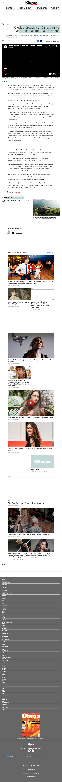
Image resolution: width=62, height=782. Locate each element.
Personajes (4, 704)
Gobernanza (4, 654)
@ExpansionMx (18, 233)
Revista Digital (5, 633)
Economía (4, 595)
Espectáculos (5, 676)
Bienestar (4, 706)
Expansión (5, 590)
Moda (3, 680)
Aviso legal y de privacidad (31, 765)
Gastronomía (4, 699)
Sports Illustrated (7, 622)
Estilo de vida (5, 695)
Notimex (14, 231)
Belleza (3, 682)
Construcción (10, 8)
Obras (3, 579)
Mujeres (3, 603)
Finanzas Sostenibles (6, 657)
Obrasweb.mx (33, 750)
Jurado (3, 709)
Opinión (3, 617)
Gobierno (4, 609)
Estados (3, 616)
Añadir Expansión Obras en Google (52, 41)
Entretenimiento (5, 639)
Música (3, 644)
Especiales (4, 671)
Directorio (31, 777)
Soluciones (5, 24)
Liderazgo (4, 668)
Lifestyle (3, 632)
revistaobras (29, 750)
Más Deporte (4, 630)
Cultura (3, 685)
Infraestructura (42, 8)
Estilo (3, 638)
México (3, 611)
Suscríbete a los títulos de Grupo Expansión (31, 739)
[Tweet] (41, 41)
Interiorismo (4, 587)
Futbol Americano (5, 627)
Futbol (3, 624)
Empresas (4, 592)
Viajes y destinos (5, 702)
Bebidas (3, 701)
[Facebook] (38, 41)
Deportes (4, 641)
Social (3, 652)
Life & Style (5, 636)
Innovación (4, 658)
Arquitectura (55, 8)
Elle (3, 688)
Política (4, 608)
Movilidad (4, 655)
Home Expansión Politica (7, 593)
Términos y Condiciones (31, 773)
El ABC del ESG (5, 660)
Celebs (3, 693)
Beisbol (3, 625)
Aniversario (19, 192)
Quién (3, 674)
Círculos (4, 679)
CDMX (3, 614)
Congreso (4, 613)
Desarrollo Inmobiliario (25, 8)
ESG (2, 602)
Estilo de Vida (5, 707)
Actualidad (4, 666)
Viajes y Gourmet (5, 646)
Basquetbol (4, 628)
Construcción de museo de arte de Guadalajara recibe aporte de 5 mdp (44, 218)
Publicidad (31, 762)
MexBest (4, 698)
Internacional (5, 597)
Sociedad (4, 619)
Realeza (3, 677)
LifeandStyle (4, 605)
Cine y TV (3, 643)
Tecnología (4, 598)
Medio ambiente (5, 650)
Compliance (31, 769)
